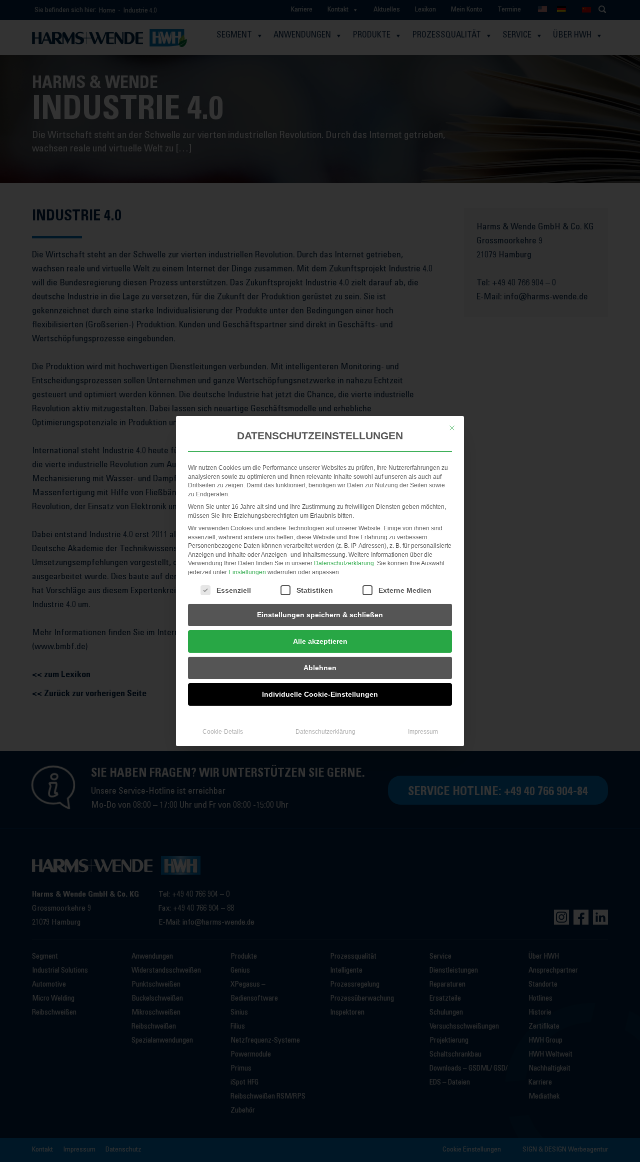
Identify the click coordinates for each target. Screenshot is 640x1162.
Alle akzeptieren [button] (320, 641)
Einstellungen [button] (247, 572)
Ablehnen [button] (320, 668)
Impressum (423, 731)
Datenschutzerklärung (344, 563)
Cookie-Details (222, 731)
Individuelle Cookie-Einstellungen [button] (320, 694)
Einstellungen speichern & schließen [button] (320, 615)
